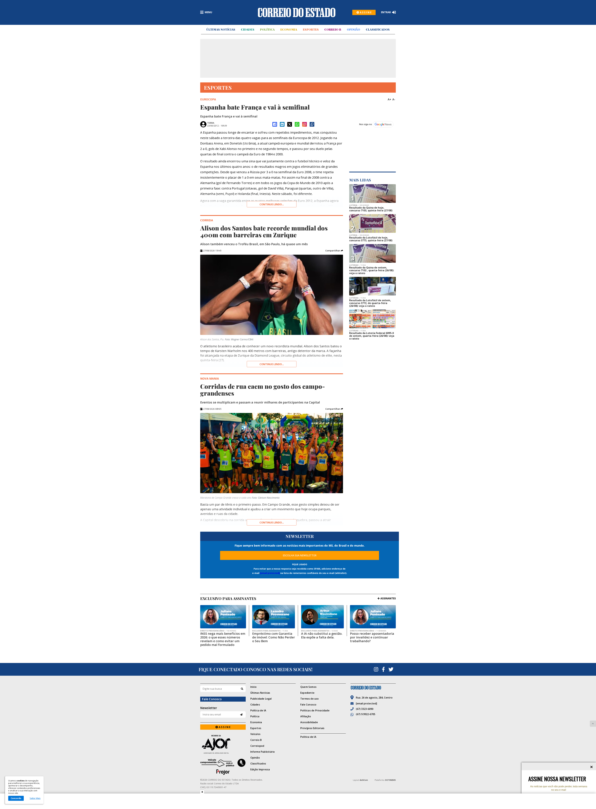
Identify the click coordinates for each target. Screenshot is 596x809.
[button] (334, 250)
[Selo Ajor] (223, 744)
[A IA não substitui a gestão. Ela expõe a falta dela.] (322, 616)
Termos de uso (309, 698)
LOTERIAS (357, 265)
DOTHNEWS (390, 780)
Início (253, 686)
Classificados (378, 29)
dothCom (364, 780)
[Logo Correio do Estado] (296, 12)
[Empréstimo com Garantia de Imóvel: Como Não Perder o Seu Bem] (273, 616)
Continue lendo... (272, 204)
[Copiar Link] (312, 124)
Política (267, 29)
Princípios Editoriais (312, 728)
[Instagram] (304, 124)
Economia (288, 29)
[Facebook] (275, 124)
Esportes (311, 29)
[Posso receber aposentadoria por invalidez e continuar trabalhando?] (373, 616)
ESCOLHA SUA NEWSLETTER (299, 555)
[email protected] (270, 573)
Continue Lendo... (272, 364)
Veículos (255, 734)
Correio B (332, 29)
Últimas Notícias (220, 29)
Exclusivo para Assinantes (270, 631)
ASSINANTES (388, 598)
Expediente (307, 692)
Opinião (353, 29)
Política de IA (258, 710)
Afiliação (305, 716)
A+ (389, 99)
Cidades (247, 29)
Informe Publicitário (262, 751)
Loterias (357, 298)
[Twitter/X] (290, 124)
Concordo (16, 798)
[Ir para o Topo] (593, 724)
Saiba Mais (35, 798)
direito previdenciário (218, 631)
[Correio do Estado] (373, 687)
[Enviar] (241, 714)
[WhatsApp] (297, 124)
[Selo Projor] (223, 767)
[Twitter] (390, 669)
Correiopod (257, 745)
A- (393, 99)
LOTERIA (359, 205)
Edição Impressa (260, 769)
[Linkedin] (282, 124)
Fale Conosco (308, 704)
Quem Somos (308, 686)
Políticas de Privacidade (315, 710)
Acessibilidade (309, 722)
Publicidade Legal (261, 698)
